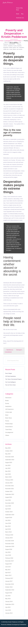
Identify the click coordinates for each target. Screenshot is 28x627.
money (10, 49)
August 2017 (8, 563)
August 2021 (8, 497)
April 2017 (8, 572)
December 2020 (9, 503)
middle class (6, 49)
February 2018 (9, 558)
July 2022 (7, 468)
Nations (14, 49)
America (19, 44)
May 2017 (8, 569)
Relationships (9, 423)
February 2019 (9, 535)
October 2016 (8, 587)
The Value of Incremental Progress (13, 379)
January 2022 (9, 482)
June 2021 (8, 500)
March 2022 (8, 477)
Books (17, 13)
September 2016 (9, 590)
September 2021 (9, 494)
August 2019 (8, 517)
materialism (21, 47)
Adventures (8, 397)
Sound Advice (18, 40)
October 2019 (8, 511)
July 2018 (7, 552)
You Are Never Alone (10, 385)
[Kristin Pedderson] (8, 2)
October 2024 (8, 451)
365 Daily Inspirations (10, 376)
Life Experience (9, 40)
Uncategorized (9, 432)
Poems (7, 421)
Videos (7, 435)
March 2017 (8, 575)
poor (18, 49)
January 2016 (9, 601)
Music (6, 415)
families (14, 47)
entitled (10, 47)
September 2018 (9, 546)
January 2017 (9, 581)
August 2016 (8, 592)
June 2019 (8, 523)
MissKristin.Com (20, 17)
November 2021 (9, 488)
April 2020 (8, 508)
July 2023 (7, 465)
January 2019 (9, 537)
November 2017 (9, 561)
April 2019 (8, 529)
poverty (20, 49)
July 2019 (7, 520)
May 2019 (8, 526)
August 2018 (8, 549)
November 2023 (9, 456)
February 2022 (9, 480)
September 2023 (9, 459)
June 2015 (8, 610)
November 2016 (9, 584)
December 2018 (9, 540)
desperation (5, 47)
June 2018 (8, 555)
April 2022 (8, 474)
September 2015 (9, 604)
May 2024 (8, 453)
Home (1, 40)
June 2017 (8, 566)
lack (17, 47)
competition (10, 45)
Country (15, 45)
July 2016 (7, 595)
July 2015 (7, 607)
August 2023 (8, 462)
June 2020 (8, 506)
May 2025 (8, 448)
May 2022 (8, 471)
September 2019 (9, 514)
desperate (19, 45)
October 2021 (8, 491)
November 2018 (9, 543)
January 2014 (9, 613)
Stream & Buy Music (19, 8)
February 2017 (9, 578)
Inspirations (8, 406)
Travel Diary (8, 429)
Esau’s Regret (8, 373)
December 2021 (9, 485)
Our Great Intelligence (10, 382)
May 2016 (8, 598)
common (5, 45)
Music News (8, 418)
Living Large (8, 412)
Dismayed (19, 349)
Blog (22, 13)
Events (7, 403)
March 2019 (8, 532)
